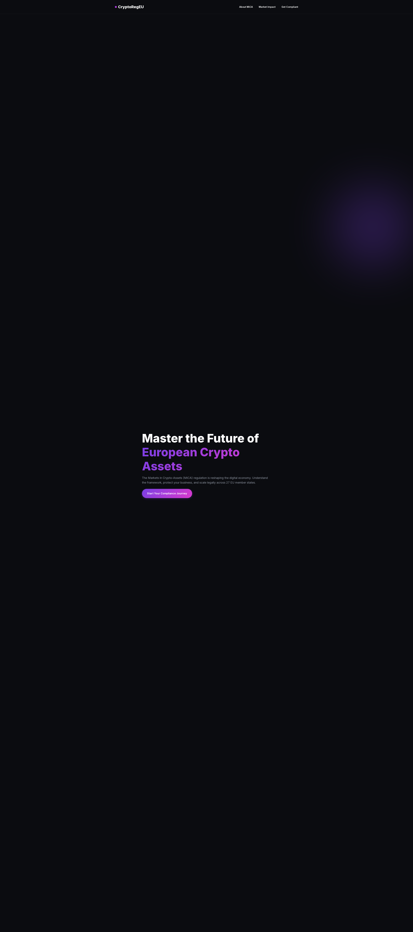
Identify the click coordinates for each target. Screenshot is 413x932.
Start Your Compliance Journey (167, 493)
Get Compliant (290, 6)
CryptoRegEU (131, 7)
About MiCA (246, 6)
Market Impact (267, 6)
